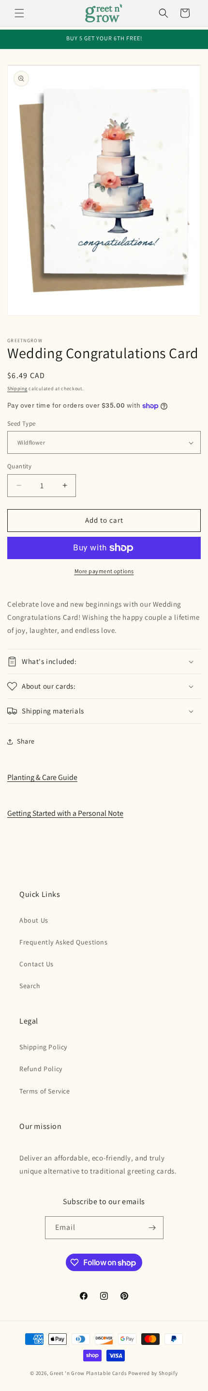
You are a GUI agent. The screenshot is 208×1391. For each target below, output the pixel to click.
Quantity (19, 466)
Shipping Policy (43, 1047)
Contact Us (36, 964)
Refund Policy (40, 1068)
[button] (19, 13)
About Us (33, 920)
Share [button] (26, 741)
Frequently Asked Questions (63, 942)
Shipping (17, 388)
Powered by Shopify (153, 1373)
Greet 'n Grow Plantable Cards (88, 1373)
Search (30, 985)
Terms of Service (44, 1091)
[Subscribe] (152, 1227)
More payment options (104, 571)
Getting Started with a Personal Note (65, 813)
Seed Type (21, 423)
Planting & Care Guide (42, 777)
